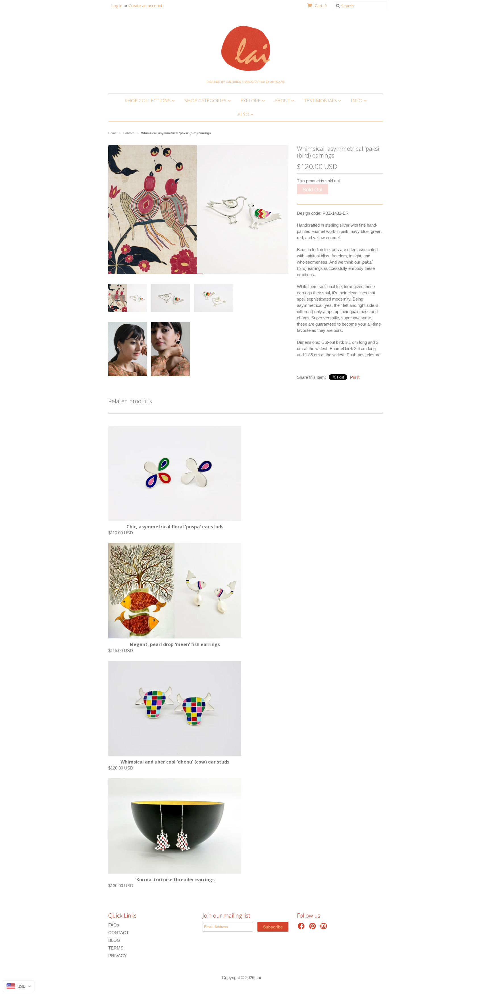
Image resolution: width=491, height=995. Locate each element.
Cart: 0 (320, 5)
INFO (357, 100)
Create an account (146, 5)
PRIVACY (117, 955)
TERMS (115, 948)
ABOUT (282, 100)
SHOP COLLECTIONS (148, 100)
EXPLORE (251, 100)
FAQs (113, 924)
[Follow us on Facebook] (302, 928)
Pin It (354, 377)
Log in (116, 5)
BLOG (114, 940)
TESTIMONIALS (321, 100)
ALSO (244, 114)
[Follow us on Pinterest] (313, 928)
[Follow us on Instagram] (324, 928)
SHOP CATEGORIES (206, 100)
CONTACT (118, 932)
